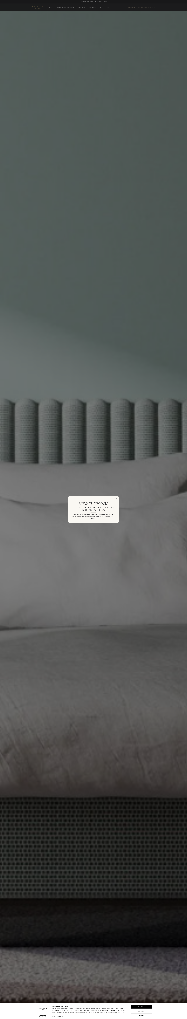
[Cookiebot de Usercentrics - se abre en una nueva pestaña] (42, 1016)
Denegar (141, 1015)
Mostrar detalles (56, 1016)
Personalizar (140, 1011)
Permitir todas (141, 1006)
